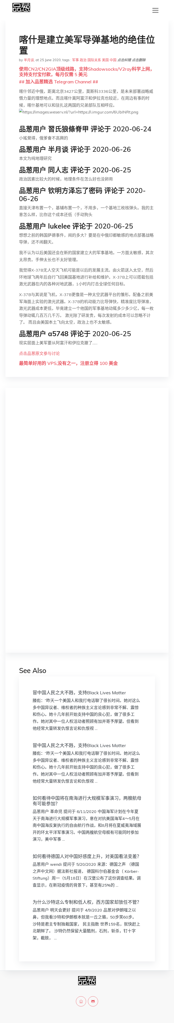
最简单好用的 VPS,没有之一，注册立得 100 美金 (68, 363)
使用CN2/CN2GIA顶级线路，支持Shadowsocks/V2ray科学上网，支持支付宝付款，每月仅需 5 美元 (87, 71)
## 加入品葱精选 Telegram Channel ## (58, 81)
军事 (75, 60)
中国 (113, 60)
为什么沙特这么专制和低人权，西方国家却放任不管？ (87, 902)
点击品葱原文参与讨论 (39, 353)
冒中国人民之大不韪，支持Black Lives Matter (79, 692)
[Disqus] (87, 463)
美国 (105, 60)
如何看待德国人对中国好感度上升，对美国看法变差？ (87, 856)
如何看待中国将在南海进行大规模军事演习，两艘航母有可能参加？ (87, 800)
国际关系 (94, 60)
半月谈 (29, 60)
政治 (83, 60)
